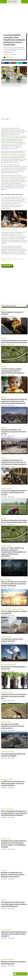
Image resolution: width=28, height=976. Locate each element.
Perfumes (21, 259)
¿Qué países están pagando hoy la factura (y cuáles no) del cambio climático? (14, 934)
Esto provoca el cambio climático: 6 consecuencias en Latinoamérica (12, 726)
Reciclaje (3, 260)
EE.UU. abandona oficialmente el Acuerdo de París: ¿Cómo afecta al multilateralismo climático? (14, 813)
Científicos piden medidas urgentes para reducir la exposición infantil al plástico (12, 371)
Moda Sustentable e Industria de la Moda (12, 609)
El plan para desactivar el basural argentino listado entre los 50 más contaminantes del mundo (14, 401)
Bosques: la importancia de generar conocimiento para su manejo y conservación (13, 874)
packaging (14, 259)
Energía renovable (6, 488)
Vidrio (8, 260)
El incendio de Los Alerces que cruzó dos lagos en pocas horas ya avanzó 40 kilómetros (14, 904)
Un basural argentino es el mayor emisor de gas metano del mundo (14, 341)
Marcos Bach (9, 57)
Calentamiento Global (7, 751)
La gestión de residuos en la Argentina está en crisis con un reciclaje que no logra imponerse (14, 462)
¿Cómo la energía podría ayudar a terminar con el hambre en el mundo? (14, 493)
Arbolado (4, 870)
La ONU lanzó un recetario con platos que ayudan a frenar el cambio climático (13, 783)
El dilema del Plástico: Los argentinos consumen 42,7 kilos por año (13, 432)
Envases (8, 259)
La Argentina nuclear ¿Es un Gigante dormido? (12, 640)
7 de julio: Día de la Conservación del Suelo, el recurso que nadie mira (13, 696)
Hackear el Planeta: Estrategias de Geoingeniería (13, 963)
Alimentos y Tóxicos (7, 692)
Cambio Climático (6, 546)
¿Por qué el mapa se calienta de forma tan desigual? (13, 755)
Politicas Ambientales (7, 809)
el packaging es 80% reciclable (13, 178)
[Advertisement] (14, 17)
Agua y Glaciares (6, 838)
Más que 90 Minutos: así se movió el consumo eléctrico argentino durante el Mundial (14, 584)
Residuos (6, 54)
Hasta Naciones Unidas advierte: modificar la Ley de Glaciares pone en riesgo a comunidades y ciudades (13, 844)
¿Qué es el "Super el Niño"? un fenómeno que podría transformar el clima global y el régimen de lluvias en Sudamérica (13, 552)
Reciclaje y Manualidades (8, 664)
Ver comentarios (7, 265)
